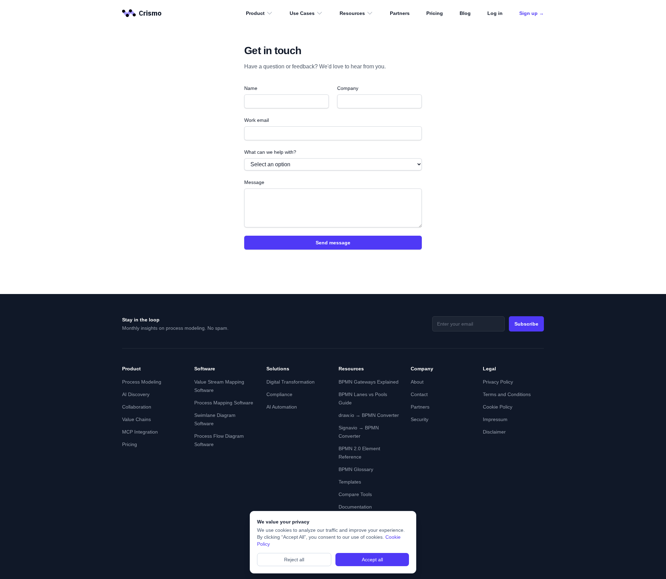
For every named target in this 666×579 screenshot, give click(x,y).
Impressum (495, 419)
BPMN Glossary (356, 469)
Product (255, 13)
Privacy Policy (498, 382)
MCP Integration (140, 432)
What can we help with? (270, 152)
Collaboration (136, 407)
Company (347, 88)
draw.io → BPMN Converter (369, 415)
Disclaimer (494, 432)
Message (254, 182)
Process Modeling (141, 382)
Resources (352, 13)
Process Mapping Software (223, 402)
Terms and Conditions (507, 394)
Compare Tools (355, 494)
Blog (465, 13)
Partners (400, 13)
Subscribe (526, 324)
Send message (333, 242)
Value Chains (136, 419)
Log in (495, 13)
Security (419, 419)
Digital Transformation (290, 382)
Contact (419, 394)
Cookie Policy (497, 407)
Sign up (531, 13)
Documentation (355, 507)
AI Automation (281, 407)
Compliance (279, 394)
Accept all (372, 559)
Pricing (434, 13)
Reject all (294, 559)
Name (250, 88)
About (417, 382)
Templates (350, 482)
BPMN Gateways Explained (369, 382)
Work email (256, 120)
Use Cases (302, 13)
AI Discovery (136, 394)
